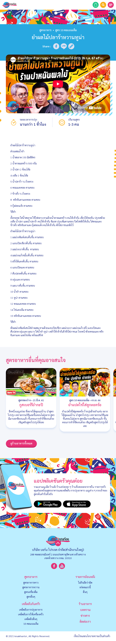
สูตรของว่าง (24, 400)
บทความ (85, 610)
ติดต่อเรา (85, 621)
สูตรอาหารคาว (31, 582)
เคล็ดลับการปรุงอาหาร (30, 609)
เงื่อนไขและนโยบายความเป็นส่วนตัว (92, 636)
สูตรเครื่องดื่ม (30, 592)
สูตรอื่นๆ (31, 596)
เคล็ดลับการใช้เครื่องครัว (31, 614)
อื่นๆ (85, 592)
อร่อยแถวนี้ (85, 587)
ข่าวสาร (85, 616)
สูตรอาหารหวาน (30, 587)
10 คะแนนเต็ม (30, 623)
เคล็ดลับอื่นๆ (30, 619)
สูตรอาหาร (45, 30)
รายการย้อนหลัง (85, 577)
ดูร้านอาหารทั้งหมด (21, 443)
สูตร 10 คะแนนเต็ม (79, 400)
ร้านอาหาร (85, 604)
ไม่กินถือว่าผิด (85, 582)
